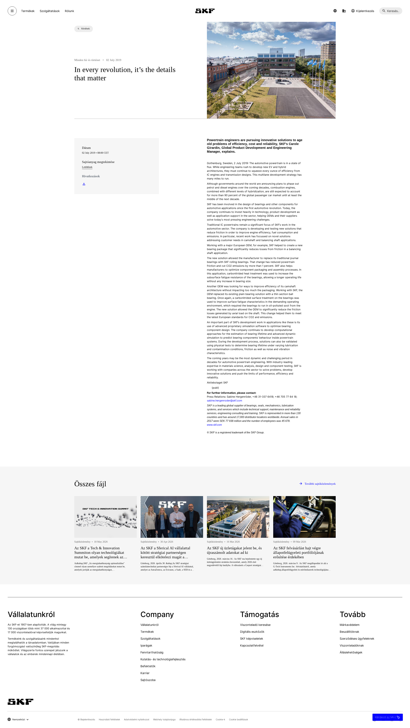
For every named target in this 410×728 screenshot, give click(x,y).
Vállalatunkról (149, 624)
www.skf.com (214, 424)
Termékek (147, 631)
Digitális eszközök (252, 631)
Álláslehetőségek (351, 652)
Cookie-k (220, 719)
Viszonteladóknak (352, 645)
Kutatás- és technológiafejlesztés (162, 659)
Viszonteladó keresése (255, 624)
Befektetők (148, 666)
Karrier (145, 673)
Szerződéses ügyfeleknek (357, 638)
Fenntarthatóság (151, 652)
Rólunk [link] (69, 11)
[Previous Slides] (83, 545)
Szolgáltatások (150, 638)
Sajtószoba (148, 680)
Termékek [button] (28, 11)
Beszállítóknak (349, 631)
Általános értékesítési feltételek (195, 719)
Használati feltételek (109, 719)
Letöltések (87, 167)
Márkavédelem (350, 624)
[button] (335, 11)
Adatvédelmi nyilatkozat (136, 719)
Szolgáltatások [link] (50, 11)
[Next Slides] (327, 545)
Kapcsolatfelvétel (251, 645)
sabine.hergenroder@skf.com (224, 400)
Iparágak (146, 645)
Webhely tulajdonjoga (164, 719)
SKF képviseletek (251, 638)
